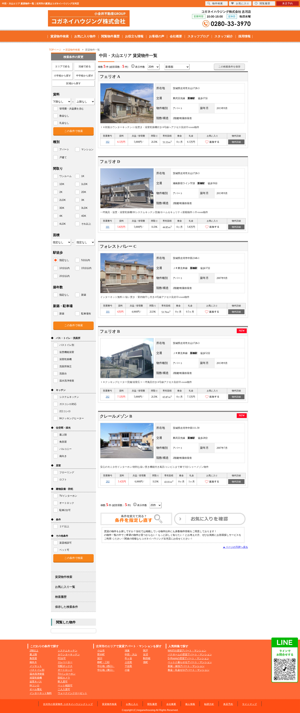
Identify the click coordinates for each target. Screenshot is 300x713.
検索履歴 (61, 596)
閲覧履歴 (152, 704)
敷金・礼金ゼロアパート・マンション (188, 670)
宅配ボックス (65, 666)
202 (107, 396)
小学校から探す (62, 75)
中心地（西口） (105, 666)
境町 (145, 662)
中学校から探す (84, 75)
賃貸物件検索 (59, 36)
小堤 (127, 670)
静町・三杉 (103, 662)
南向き (33, 662)
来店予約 (228, 704)
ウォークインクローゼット (72, 693)
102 (107, 141)
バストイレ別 (37, 670)
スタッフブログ (198, 36)
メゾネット (36, 666)
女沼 (145, 654)
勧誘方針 (209, 704)
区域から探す (73, 83)
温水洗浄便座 (37, 673)
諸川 (99, 658)
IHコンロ (34, 685)
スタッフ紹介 (223, 36)
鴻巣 (127, 650)
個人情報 (190, 704)
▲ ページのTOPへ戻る (235, 547)
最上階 (33, 654)
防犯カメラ (64, 677)
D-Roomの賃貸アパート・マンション (188, 658)
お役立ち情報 (134, 36)
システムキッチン (67, 650)
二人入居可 (64, 689)
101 (107, 227)
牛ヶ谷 (128, 658)
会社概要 (176, 36)
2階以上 (34, 650)
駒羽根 (146, 658)
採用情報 (244, 36)
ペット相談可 (65, 685)
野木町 (101, 654)
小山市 (101, 650)
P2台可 (62, 658)
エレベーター (65, 662)
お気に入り (132, 704)
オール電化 (36, 689)
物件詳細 (236, 142)
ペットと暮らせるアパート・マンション (190, 662)
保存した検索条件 (66, 606)
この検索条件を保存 (229, 66)
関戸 (145, 650)
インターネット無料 (41, 693)
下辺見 (128, 666)
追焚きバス (36, 681)
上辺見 (128, 662)
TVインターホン (67, 673)
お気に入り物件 (85, 36)
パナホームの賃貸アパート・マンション (190, 654)
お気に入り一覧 (65, 586)
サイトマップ (249, 704)
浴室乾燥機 (36, 677)
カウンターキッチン (69, 654)
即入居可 (63, 681)
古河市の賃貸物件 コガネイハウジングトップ (68, 704)
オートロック (65, 670)
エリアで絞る (62, 66)
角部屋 (33, 658)
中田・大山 (131, 654)
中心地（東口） (105, 670)
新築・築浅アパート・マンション (186, 666)
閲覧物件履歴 (110, 36)
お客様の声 (156, 36)
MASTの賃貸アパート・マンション (187, 650)
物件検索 (217, 3)
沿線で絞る (85, 66)
